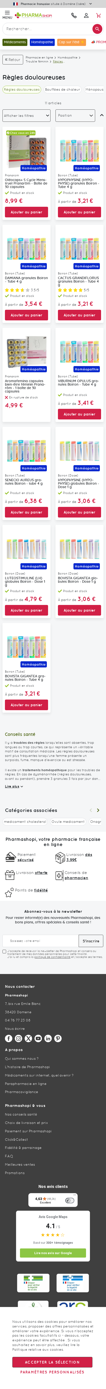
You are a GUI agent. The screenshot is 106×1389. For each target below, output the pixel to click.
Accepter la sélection (52, 1362)
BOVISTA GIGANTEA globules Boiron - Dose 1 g (78, 580)
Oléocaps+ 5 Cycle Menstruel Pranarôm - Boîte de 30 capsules (26, 183)
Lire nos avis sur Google (53, 1253)
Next (98, 810)
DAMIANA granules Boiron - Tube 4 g (26, 279)
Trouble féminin (37, 61)
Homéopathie (67, 57)
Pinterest (58, 1038)
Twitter (28, 1038)
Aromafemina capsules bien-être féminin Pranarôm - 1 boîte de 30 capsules (25, 386)
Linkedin (48, 1038)
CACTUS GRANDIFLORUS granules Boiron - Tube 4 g (78, 281)
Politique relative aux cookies (37, 1349)
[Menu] (75, 1196)
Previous (91, 810)
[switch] (69, 1200)
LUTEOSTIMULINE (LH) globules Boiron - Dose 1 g (25, 582)
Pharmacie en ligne (39, 57)
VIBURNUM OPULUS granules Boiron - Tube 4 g (78, 382)
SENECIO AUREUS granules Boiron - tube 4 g (24, 481)
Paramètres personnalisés (52, 1372)
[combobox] (53, 29)
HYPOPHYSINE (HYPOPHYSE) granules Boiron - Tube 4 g (78, 183)
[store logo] (40, 15)
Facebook (8, 1038)
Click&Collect (16, 1139)
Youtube (38, 1038)
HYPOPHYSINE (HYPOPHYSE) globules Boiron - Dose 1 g (78, 483)
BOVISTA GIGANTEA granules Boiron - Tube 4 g (25, 678)
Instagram (18, 1038)
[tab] (26, 115)
